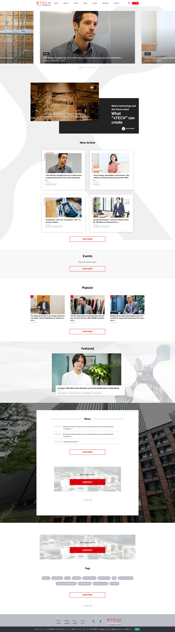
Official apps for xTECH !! (70, 442)
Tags (82, 623)
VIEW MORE (87, 239)
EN (137, 3)
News (85, 3)
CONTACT (87, 482)
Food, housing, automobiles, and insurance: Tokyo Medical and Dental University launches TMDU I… (111, 177)
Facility (95, 3)
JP (133, 3)
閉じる (137, 629)
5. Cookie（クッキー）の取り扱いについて (110, 629)
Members (106, 3)
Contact (116, 3)
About (56, 3)
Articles (66, 3)
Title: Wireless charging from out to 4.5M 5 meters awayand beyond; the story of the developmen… (64, 177)
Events (76, 3)
